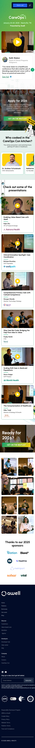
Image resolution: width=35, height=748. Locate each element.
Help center (4, 645)
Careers (3, 660)
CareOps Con (5, 663)
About (3, 656)
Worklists (4, 630)
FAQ (2, 648)
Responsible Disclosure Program (10, 710)
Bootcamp (4, 609)
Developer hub (5, 642)
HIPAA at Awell (5, 713)
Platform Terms (5, 725)
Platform (3, 606)
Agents (3, 633)
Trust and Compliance (7, 729)
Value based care (6, 627)
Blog (2, 615)
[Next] (32, 70)
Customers (4, 624)
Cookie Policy (5, 716)
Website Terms (5, 722)
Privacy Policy (5, 719)
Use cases (4, 612)
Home (3, 602)
